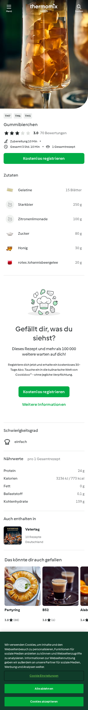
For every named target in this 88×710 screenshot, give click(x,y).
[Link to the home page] (44, 8)
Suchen (79, 11)
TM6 (18, 115)
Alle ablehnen (44, 688)
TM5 (28, 115)
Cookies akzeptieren (44, 701)
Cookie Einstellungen (44, 675)
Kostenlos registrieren (44, 158)
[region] (44, 671)
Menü (9, 11)
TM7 (8, 115)
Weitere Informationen (44, 404)
